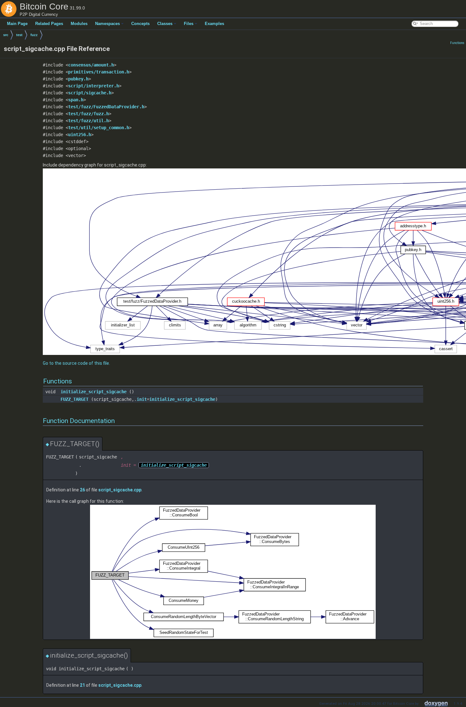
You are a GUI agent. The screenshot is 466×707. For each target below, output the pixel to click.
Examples (214, 23)
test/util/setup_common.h (98, 127)
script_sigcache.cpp (119, 489)
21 (82, 685)
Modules (79, 23)
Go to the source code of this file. (76, 363)
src (5, 35)
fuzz (34, 35)
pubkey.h (78, 78)
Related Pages (49, 23)
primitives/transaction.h (98, 71)
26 (82, 489)
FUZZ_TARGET (74, 399)
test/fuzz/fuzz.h (88, 113)
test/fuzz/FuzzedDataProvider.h (106, 106)
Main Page (17, 23)
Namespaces (107, 23)
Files (188, 23)
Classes (164, 23)
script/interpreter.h (93, 85)
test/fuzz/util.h (88, 120)
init (142, 399)
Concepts (140, 23)
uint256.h (79, 134)
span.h (75, 99)
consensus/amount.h (91, 64)
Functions (457, 43)
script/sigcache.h (89, 92)
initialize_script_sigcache (93, 391)
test (19, 35)
